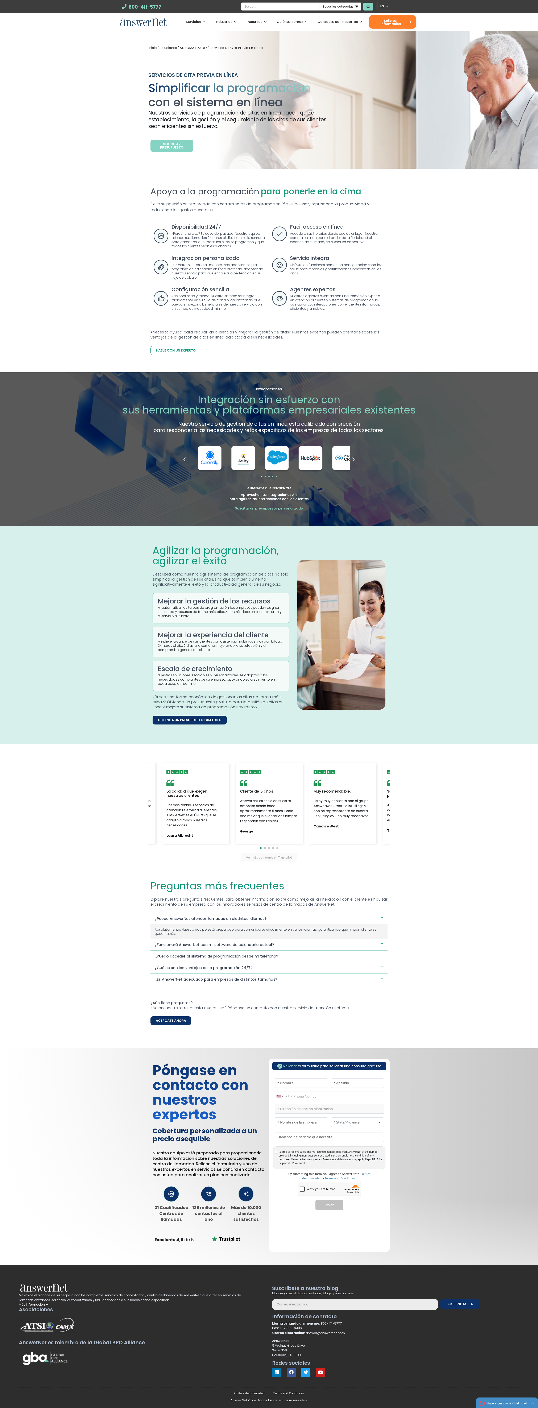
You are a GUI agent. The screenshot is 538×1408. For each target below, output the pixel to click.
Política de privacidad (249, 1393)
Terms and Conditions (340, 1178)
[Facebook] (291, 1372)
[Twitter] (305, 1372)
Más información (32, 1304)
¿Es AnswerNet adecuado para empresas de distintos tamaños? (216, 979)
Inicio (152, 47)
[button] (184, 459)
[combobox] (282, 1096)
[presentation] (260, 848)
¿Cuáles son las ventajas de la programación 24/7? (204, 967)
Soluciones (168, 47)
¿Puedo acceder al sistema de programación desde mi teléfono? (216, 956)
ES (382, 6)
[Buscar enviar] (368, 7)
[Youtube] (320, 1372)
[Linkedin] (276, 1372)
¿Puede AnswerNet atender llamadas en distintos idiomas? (211, 918)
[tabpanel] (269, 803)
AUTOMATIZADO (193, 47)
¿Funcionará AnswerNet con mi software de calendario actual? (214, 944)
